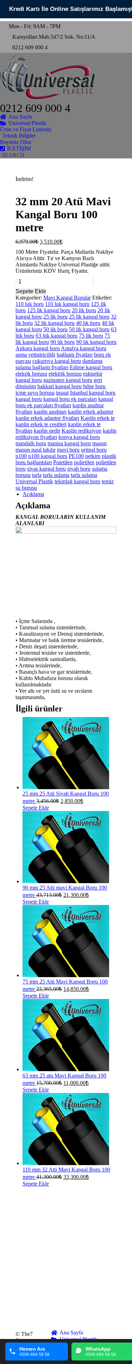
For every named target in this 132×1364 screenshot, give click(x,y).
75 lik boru (91, 336)
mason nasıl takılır (35, 450)
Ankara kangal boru (37, 348)
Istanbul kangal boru (92, 393)
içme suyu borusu (35, 393)
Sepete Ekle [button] (36, 808)
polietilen (84, 462)
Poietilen (63, 462)
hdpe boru (94, 386)
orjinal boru (94, 450)
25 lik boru (55, 317)
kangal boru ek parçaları (70, 399)
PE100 (76, 456)
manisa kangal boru (69, 443)
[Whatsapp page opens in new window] (20, 1313)
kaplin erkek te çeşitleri (41, 424)
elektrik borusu (65, 374)
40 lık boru (88, 323)
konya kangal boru (79, 437)
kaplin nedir (47, 431)
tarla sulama (56, 475)
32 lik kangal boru (54, 323)
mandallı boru (30, 443)
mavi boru (68, 450)
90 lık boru (62, 342)
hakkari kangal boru (59, 386)
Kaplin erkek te (98, 418)
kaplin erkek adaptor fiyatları (47, 418)
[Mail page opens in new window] (20, 1303)
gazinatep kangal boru (67, 380)
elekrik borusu (31, 374)
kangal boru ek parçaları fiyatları (64, 402)
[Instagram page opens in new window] (20, 1292)
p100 (21, 456)
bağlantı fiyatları (75, 355)
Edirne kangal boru (91, 367)
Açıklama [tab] (33, 494)
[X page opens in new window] (20, 1271)
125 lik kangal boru (48, 310)
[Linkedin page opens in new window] (20, 1282)
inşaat (62, 393)
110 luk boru (29, 304)
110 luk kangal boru (67, 304)
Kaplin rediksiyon (81, 431)
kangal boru (28, 399)
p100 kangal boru (47, 456)
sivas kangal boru (46, 469)
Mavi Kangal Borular (67, 298)
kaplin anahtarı (50, 412)
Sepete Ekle (30, 291)
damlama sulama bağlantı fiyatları (58, 364)
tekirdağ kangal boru (77, 481)
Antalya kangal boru (83, 348)
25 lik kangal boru (89, 317)
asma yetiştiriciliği (35, 355)
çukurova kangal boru (56, 361)
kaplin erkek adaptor (90, 412)
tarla (37, 475)
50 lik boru (55, 329)
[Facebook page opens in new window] (20, 1260)
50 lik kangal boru (89, 329)
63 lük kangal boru (56, 336)
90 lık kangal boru (96, 342)
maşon (99, 443)
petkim (92, 456)
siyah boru (78, 469)
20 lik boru (84, 310)
